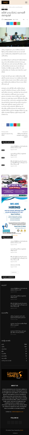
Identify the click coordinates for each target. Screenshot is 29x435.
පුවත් (6, 9)
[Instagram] (12, 422)
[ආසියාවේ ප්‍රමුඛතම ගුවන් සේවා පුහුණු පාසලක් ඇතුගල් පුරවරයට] (5, 318)
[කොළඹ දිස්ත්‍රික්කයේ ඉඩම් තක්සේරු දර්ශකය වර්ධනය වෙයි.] (5, 148)
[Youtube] (20, 422)
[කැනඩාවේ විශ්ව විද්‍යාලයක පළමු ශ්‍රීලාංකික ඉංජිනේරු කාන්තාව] (5, 333)
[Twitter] (11, 23)
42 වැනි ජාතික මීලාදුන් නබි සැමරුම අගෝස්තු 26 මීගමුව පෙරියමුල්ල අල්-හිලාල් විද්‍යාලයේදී (19, 162)
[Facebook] (8, 23)
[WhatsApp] (18, 23)
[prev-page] (2, 169)
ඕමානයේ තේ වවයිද (15, 265)
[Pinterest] (15, 23)
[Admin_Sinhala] (3, 19)
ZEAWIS (21, 430)
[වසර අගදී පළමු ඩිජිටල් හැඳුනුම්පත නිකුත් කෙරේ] (5, 155)
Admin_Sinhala (8, 19)
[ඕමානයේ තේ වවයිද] (5, 267)
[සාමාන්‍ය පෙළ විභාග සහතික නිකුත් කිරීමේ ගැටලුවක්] (5, 325)
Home (3, 7)
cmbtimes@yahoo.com (17, 411)
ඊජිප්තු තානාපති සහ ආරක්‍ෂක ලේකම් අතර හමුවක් (22, 135)
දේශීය (6, 7)
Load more (14, 272)
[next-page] (5, 169)
